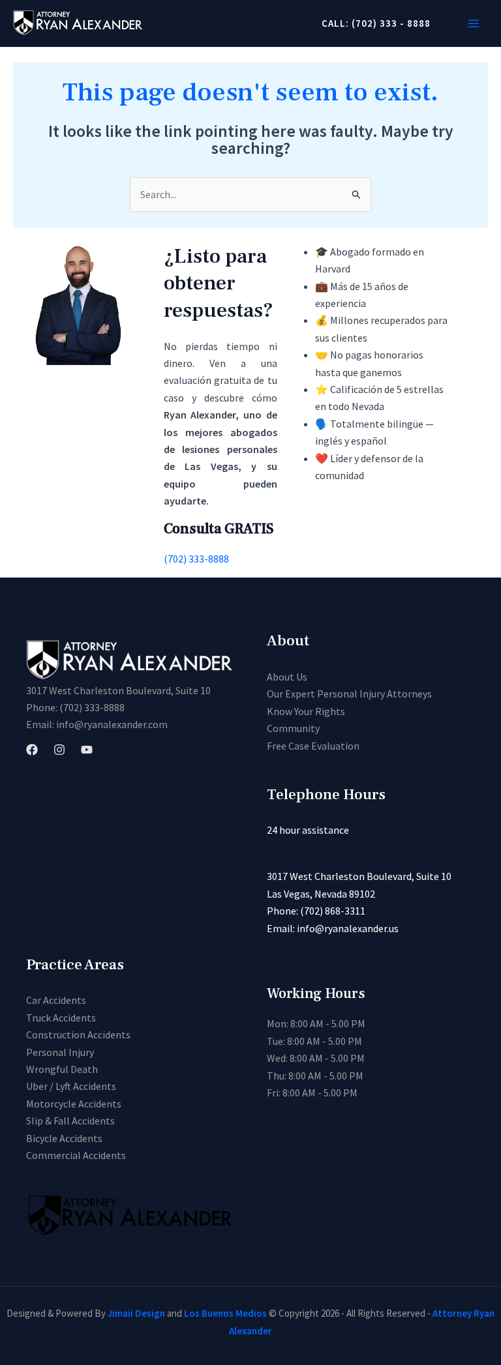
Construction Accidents (78, 1034)
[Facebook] (32, 750)
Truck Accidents (61, 1017)
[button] (371, 23)
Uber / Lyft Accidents (71, 1086)
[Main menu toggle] (473, 23)
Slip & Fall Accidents (70, 1120)
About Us (287, 676)
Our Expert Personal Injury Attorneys (349, 693)
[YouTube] (87, 750)
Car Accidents (56, 999)
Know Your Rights (306, 711)
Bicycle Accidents (64, 1138)
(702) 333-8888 (196, 558)
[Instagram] (59, 750)
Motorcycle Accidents (73, 1103)
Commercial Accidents (76, 1155)
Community (293, 728)
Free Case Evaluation (313, 745)
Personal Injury (60, 1052)
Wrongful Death (62, 1069)
